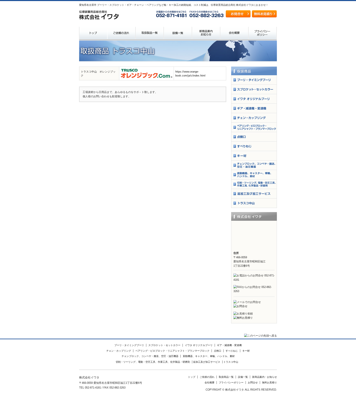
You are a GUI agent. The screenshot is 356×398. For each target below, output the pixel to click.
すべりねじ (232, 350)
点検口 (217, 350)
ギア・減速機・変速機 (229, 345)
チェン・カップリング (118, 350)
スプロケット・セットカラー (164, 345)
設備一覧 (178, 33)
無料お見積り (269, 382)
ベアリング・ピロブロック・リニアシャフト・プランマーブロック (172, 350)
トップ (93, 33)
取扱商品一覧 (150, 33)
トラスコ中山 (230, 361)
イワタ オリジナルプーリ (199, 345)
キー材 (246, 350)
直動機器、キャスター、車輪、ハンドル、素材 (209, 356)
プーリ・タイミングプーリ (129, 345)
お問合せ (253, 382)
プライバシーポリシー (262, 33)
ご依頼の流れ (121, 33)
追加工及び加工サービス (206, 361)
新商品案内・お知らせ (206, 33)
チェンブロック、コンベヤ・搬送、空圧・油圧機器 (150, 356)
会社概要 (234, 33)
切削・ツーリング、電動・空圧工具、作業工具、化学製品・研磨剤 (153, 361)
